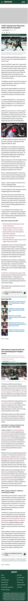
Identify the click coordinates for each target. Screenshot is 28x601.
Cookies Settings (5, 589)
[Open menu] (2, 2)
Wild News (7, 564)
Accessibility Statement (7, 587)
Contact (3, 577)
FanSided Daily (5, 580)
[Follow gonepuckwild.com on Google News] (25, 293)
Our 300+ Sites (20, 577)
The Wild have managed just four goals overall (13, 273)
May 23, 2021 (21, 186)
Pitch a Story (20, 580)
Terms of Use (20, 582)
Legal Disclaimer (21, 584)
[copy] (9, 32)
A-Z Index (19, 587)
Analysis (7, 338)
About (2, 575)
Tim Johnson (6, 30)
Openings (19, 575)
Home (2, 338)
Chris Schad (5, 361)
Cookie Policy (4, 584)
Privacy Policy (4, 582)
